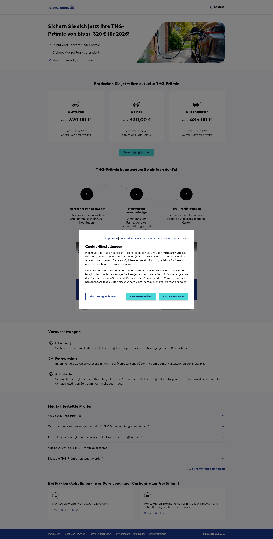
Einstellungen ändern (102, 296)
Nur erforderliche (141, 296)
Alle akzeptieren (173, 296)
